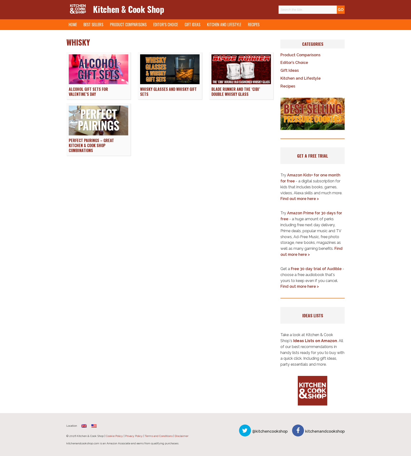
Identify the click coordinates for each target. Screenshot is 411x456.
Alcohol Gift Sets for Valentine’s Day (88, 91)
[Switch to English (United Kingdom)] (84, 426)
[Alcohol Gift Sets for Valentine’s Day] (98, 83)
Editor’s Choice (165, 24)
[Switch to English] (94, 426)
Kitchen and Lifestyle (224, 24)
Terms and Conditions (159, 436)
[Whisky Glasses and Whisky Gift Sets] (170, 83)
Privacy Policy (134, 436)
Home (72, 24)
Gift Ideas (192, 24)
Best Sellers (93, 24)
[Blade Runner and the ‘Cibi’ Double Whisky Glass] (241, 83)
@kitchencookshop (270, 431)
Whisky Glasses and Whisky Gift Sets (168, 91)
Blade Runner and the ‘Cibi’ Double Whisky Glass (235, 91)
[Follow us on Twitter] (245, 430)
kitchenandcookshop (325, 431)
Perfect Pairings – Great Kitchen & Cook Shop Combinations (91, 145)
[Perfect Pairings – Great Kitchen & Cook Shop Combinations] (98, 134)
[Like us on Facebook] (298, 430)
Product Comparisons (128, 24)
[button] (312, 114)
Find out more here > (299, 198)
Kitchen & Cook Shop (128, 9)
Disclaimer (181, 436)
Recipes (253, 24)
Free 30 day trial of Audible (316, 268)
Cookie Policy (114, 436)
